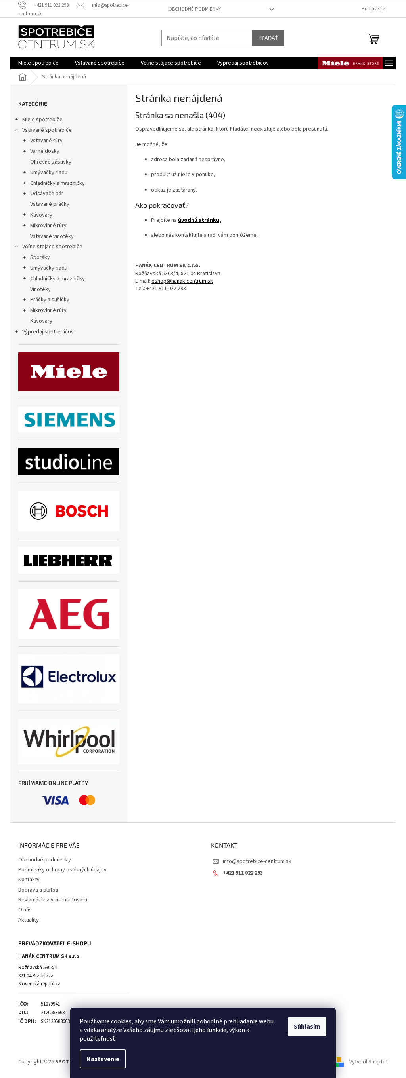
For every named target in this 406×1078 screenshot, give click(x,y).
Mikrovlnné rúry (48, 226)
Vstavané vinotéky (52, 236)
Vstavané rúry (46, 140)
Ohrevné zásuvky (50, 162)
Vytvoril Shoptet (368, 1062)
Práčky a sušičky (49, 300)
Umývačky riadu (48, 173)
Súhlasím (307, 1026)
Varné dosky (44, 151)
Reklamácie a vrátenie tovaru (52, 900)
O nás (25, 910)
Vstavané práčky (49, 204)
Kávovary (41, 215)
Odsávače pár (46, 194)
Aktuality (28, 920)
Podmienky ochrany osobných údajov (62, 870)
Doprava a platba (38, 890)
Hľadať (268, 37)
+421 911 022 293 (243, 873)
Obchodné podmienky (195, 9)
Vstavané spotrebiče (47, 130)
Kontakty (29, 880)
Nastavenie (102, 1059)
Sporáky (40, 257)
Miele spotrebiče (42, 120)
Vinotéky (40, 289)
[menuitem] (38, 63)
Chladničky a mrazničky (57, 183)
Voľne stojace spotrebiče (52, 247)
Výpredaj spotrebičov (48, 332)
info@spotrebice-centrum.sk (257, 861)
